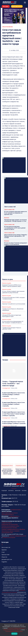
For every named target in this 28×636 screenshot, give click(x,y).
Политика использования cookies (10, 526)
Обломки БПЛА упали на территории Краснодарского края (11, 315)
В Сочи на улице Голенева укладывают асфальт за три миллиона (15, 243)
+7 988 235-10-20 (18, 504)
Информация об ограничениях (10, 524)
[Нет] (26, 629)
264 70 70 (14, 498)
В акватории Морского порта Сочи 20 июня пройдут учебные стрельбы (13, 394)
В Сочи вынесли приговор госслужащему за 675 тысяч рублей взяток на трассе (14, 228)
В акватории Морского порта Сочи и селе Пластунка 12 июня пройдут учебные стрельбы (13, 413)
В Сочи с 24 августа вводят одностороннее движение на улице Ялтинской (13, 292)
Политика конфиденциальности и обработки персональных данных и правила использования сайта (13, 531)
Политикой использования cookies (14, 631)
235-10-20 (15, 501)
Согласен (14, 633)
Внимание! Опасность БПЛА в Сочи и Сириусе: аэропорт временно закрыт (11, 285)
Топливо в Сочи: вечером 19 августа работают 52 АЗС (11, 328)
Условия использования (8, 537)
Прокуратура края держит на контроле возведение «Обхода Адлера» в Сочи (15, 220)
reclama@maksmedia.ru (8, 514)
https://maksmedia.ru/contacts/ (10, 513)
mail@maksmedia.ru (7, 522)
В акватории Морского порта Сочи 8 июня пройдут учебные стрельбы (14, 422)
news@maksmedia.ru (16, 509)
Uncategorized (7, 26)
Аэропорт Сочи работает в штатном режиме (13, 303)
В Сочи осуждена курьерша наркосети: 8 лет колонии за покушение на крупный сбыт (15, 213)
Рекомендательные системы (9, 527)
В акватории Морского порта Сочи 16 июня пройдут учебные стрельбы (13, 404)
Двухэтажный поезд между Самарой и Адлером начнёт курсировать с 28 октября (15, 236)
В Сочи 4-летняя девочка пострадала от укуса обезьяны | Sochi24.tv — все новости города (7, 471)
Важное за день (6, 283)
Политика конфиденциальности (17, 536)
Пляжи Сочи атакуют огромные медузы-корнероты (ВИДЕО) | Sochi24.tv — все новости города (20, 471)
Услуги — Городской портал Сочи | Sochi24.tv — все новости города (12, 384)
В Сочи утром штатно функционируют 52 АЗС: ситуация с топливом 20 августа (12, 322)
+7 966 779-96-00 (13, 495)
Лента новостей (9, 209)
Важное (6, 217)
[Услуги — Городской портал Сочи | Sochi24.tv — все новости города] (14, 371)
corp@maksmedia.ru (14, 516)
